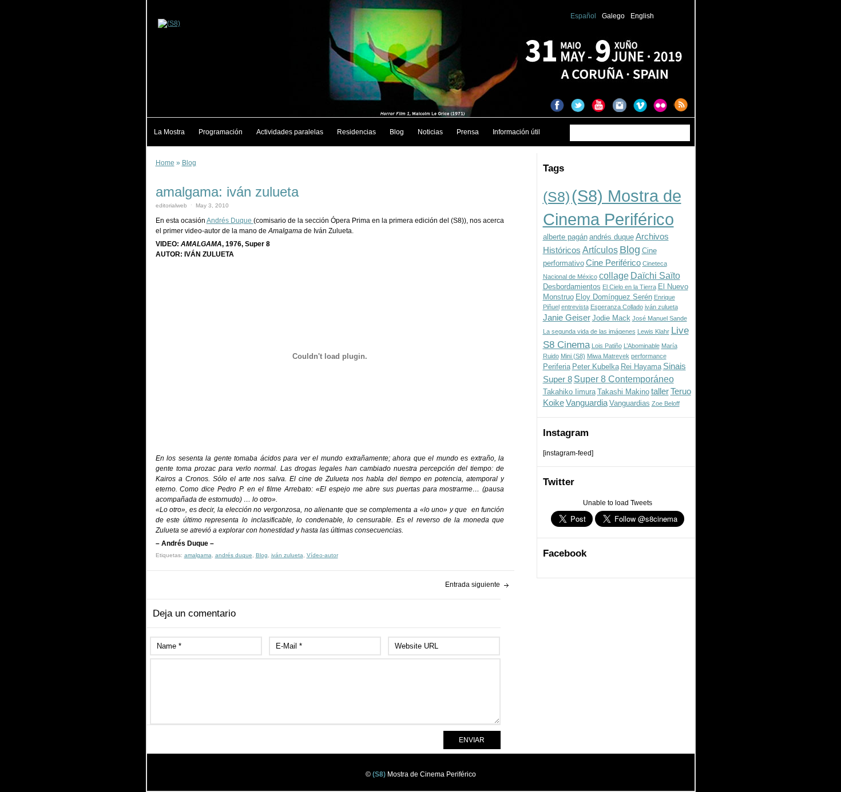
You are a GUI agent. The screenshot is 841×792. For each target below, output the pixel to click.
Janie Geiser (566, 317)
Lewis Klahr (653, 331)
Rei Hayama (641, 366)
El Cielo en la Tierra (629, 286)
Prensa (468, 132)
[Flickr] (663, 106)
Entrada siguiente (472, 585)
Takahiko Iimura (569, 391)
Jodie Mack (611, 318)
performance (649, 356)
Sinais (674, 366)
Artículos (600, 250)
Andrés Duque (230, 221)
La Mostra (169, 132)
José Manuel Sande (659, 318)
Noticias (430, 132)
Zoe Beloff (666, 403)
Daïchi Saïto (655, 275)
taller (660, 391)
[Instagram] (622, 106)
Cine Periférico (613, 262)
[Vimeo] (643, 106)
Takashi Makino (623, 391)
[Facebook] (560, 106)
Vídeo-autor (322, 555)
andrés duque (611, 237)
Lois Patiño (607, 345)
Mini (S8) (573, 356)
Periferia (556, 366)
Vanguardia (587, 402)
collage (614, 275)
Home (165, 163)
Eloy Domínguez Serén (614, 297)
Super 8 (557, 379)
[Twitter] (581, 106)
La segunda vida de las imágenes (589, 331)
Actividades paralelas (289, 132)
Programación (221, 132)
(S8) (556, 197)
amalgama (198, 555)
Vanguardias (629, 403)
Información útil (516, 132)
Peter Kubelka (595, 366)
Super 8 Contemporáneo (624, 379)
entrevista (575, 306)
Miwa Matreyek (608, 356)
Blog (397, 132)
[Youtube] (602, 106)
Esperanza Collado (616, 306)
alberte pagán (565, 237)
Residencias (356, 132)
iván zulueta (661, 306)
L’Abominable (642, 345)
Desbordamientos (572, 286)
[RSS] (684, 106)
